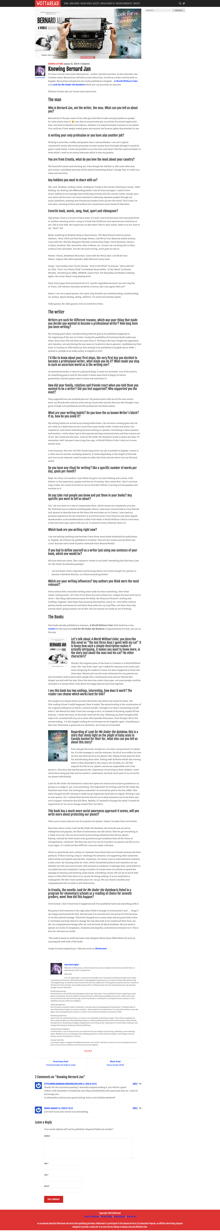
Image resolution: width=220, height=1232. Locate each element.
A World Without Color (126, 81)
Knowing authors (55, 64)
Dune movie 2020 (115, 1063)
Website (46, 1186)
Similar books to (107, 3)
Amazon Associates (124, 3)
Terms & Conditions (92, 1216)
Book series (74, 3)
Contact (136, 3)
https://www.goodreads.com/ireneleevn (61, 1084)
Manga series (86, 3)
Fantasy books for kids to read (60, 1063)
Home (66, 3)
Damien (47, 1108)
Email (46, 1175)
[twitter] (184, 3)
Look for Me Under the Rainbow (68, 84)
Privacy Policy (106, 1216)
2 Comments (85, 64)
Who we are (131, 1216)
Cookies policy (119, 1216)
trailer (52, 628)
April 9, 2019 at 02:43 (87, 1084)
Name (46, 1164)
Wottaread (48, 3)
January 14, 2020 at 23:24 (62, 1108)
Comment (47, 1136)
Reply (135, 1084)
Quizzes (96, 3)
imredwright (40, 77)
